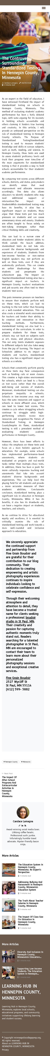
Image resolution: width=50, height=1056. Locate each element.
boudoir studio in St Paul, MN (21, 619)
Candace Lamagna (11, 83)
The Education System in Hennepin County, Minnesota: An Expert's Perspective (30, 868)
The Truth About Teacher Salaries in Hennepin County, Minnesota (30, 903)
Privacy (5, 1050)
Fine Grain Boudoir (18, 678)
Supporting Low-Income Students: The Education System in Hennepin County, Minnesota (29, 971)
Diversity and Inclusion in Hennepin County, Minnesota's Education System (30, 954)
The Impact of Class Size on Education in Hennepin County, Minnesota (30, 921)
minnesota (26, 762)
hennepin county (11, 762)
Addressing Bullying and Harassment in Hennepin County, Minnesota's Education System (30, 886)
